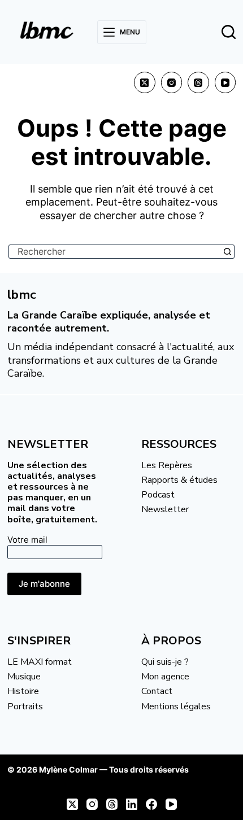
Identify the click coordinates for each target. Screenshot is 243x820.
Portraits (25, 706)
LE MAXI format (39, 662)
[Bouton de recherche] (227, 251)
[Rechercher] (229, 32)
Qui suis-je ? (165, 662)
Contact (156, 691)
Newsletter (165, 509)
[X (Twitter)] (144, 82)
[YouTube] (225, 82)
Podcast (158, 494)
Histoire (23, 691)
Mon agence (165, 676)
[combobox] (115, 252)
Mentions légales (176, 706)
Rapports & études (179, 480)
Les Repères (166, 465)
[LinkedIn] (131, 804)
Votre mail (27, 539)
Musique (24, 676)
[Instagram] (172, 82)
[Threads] (198, 82)
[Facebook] (151, 804)
